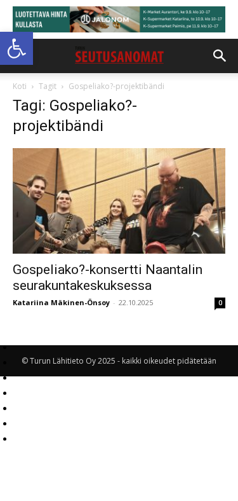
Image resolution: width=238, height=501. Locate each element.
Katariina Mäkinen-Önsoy (61, 302)
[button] (16, 48)
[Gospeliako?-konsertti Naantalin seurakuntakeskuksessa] (119, 200)
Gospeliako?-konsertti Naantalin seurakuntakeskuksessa (107, 277)
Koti (20, 86)
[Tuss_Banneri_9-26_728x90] (119, 19)
